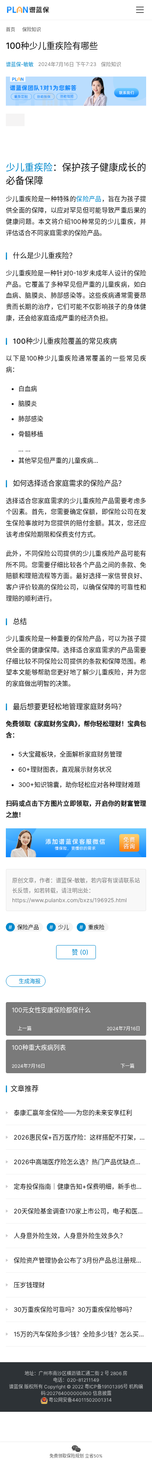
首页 (10, 29)
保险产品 (89, 199)
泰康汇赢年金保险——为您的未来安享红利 (72, 1113)
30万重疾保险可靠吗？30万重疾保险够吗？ (73, 1309)
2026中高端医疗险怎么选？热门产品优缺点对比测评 (79, 1162)
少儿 (15, 167)
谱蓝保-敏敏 (20, 64)
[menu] (140, 10)
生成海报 (29, 981)
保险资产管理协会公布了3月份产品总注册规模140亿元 (79, 1260)
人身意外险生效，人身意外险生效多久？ (69, 1236)
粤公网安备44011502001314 (80, 1400)
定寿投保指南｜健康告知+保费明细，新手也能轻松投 (79, 1186)
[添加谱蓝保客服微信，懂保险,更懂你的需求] (76, 834)
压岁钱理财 (28, 1285)
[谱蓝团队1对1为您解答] (76, 80)
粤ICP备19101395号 (106, 1387)
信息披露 (102, 1393)
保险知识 (111, 64)
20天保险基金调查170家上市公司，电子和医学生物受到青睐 (79, 1211)
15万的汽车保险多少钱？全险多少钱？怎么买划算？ (79, 1334)
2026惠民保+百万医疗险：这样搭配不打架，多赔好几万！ (79, 1137)
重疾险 (39, 167)
